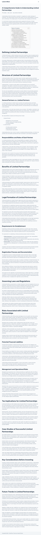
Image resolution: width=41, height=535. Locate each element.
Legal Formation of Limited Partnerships (19, 35)
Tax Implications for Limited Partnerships (19, 43)
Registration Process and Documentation (20, 37)
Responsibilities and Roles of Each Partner (20, 33)
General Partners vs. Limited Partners (19, 32)
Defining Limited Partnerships (17, 29)
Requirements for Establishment (19, 36)
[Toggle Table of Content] (28, 28)
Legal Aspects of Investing (17, 12)
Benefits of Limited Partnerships (17, 34)
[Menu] (38, 1)
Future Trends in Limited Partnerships (19, 47)
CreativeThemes (20, 533)
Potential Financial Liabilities (18, 41)
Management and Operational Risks (19, 42)
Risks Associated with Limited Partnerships (19, 40)
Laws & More (6, 1)
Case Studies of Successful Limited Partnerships (20, 44)
